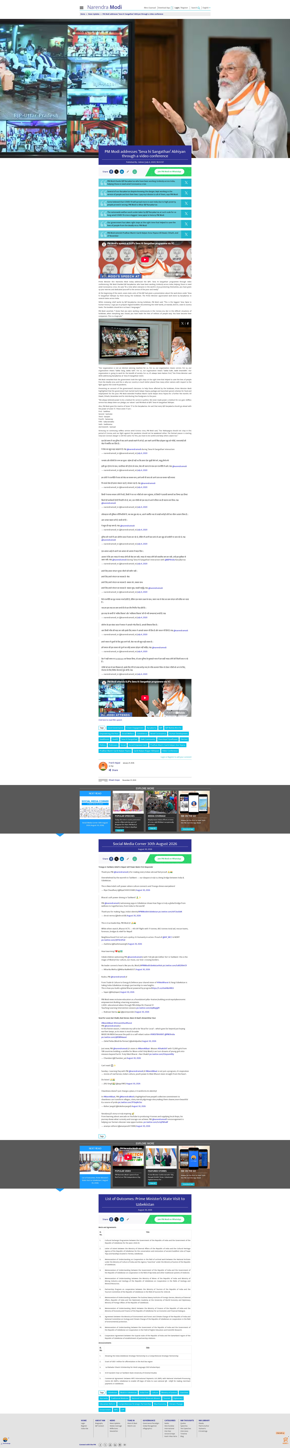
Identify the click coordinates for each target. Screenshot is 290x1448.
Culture (155, 1392)
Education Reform (107, 1404)
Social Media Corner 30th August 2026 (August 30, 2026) (95, 824)
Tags (102, 727)
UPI (122, 1409)
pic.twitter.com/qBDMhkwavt (114, 1037)
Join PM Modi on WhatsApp (169, 171)
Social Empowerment (138, 745)
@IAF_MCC (167, 937)
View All (119, 830)
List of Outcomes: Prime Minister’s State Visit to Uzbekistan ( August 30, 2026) (95, 1180)
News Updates (94, 14)
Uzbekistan (112, 1392)
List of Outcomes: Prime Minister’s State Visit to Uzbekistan (145, 1202)
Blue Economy (160, 1404)
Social (123, 745)
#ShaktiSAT (162, 1048)
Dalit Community (148, 739)
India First (144, 1392)
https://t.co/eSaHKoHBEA (163, 988)
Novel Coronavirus (158, 733)
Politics (103, 745)
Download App (188, 829)
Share (114, 770)
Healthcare (104, 739)
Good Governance (115, 727)
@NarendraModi (126, 1096)
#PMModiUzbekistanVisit (151, 965)
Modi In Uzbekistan (128, 1392)
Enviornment (105, 1409)
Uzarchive (184, 1392)
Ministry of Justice (169, 1392)
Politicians (113, 745)
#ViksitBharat (163, 982)
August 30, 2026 (143, 890)
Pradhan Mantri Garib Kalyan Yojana (115, 750)
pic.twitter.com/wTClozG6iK (170, 911)
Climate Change (176, 1404)
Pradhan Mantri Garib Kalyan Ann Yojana (167, 745)
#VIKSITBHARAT (157, 1034)
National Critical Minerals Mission (146, 1398)
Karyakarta (151, 727)
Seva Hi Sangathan (129, 739)
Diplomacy (177, 1398)
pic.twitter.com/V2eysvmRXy (161, 1054)
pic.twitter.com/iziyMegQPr (148, 1008)
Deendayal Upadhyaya (168, 739)
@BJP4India (170, 559)
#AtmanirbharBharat (123, 1023)
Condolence (142, 733)
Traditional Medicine (119, 1398)
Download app (6, 1443)
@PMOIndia (169, 1034)
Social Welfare (128, 733)
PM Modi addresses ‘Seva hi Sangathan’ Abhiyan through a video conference (145, 153)
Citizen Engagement (135, 727)
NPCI (116, 1409)
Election (184, 739)
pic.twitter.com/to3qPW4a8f (156, 1122)
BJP (161, 727)
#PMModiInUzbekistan (148, 911)
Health (115, 739)
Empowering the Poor (109, 733)
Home (83, 14)
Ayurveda (104, 1398)
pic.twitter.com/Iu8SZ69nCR (175, 965)
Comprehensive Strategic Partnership (134, 1404)
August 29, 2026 (135, 944)
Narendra (104, 7)
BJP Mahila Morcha (173, 727)
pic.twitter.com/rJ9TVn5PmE (113, 940)
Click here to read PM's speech (110, 720)
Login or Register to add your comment (176, 757)
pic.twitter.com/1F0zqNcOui (130, 1102)
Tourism (166, 1398)
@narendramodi (134, 449)
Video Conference (170, 750)
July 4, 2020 (142, 453)
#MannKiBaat (107, 1023)
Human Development (178, 733)
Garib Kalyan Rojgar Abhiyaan (146, 750)
